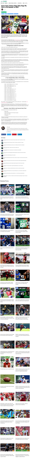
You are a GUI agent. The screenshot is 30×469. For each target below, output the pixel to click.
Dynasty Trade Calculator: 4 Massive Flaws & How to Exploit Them (11, 147)
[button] (3, 134)
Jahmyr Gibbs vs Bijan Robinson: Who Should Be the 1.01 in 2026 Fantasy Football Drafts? (13, 173)
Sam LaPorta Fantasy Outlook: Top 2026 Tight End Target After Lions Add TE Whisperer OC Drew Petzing (22, 422)
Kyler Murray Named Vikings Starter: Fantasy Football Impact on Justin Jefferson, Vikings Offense (14, 170)
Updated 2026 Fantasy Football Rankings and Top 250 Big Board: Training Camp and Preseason (7, 352)
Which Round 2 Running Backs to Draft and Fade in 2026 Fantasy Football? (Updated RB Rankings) (14, 160)
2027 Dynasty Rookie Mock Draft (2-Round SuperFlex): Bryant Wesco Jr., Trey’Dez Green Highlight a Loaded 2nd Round (22, 455)
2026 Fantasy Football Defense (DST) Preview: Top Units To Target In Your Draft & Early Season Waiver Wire (23, 248)
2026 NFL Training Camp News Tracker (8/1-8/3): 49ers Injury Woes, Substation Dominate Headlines (22, 335)
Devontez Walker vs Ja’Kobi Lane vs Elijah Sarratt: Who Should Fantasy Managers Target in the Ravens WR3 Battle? (7, 318)
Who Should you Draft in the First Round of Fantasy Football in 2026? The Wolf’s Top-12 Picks (7, 198)
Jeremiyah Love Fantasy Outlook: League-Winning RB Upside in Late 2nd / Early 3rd (13, 165)
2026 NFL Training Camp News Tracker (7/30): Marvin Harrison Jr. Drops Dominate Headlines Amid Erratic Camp (22, 352)
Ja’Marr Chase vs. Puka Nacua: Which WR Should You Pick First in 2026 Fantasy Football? (22, 283)
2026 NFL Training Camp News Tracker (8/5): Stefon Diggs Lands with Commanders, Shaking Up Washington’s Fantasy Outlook (22, 318)
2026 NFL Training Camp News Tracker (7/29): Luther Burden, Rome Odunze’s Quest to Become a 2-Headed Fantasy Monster (23, 370)
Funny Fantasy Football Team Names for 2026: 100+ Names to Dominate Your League (13, 142)
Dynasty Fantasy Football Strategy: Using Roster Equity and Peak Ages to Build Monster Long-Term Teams (7, 455)
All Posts (8, 131)
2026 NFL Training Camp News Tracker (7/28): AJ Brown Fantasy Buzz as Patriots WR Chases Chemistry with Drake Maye (23, 387)
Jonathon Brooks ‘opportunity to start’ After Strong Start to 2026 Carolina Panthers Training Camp (7, 422)
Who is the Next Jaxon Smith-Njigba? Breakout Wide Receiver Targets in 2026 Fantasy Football (14, 152)
